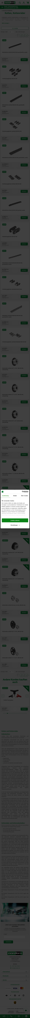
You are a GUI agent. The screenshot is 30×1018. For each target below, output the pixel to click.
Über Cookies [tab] (24, 495)
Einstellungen (14, 525)
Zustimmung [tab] (5, 495)
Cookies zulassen (15, 520)
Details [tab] (15, 495)
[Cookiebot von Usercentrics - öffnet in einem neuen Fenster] (22, 492)
